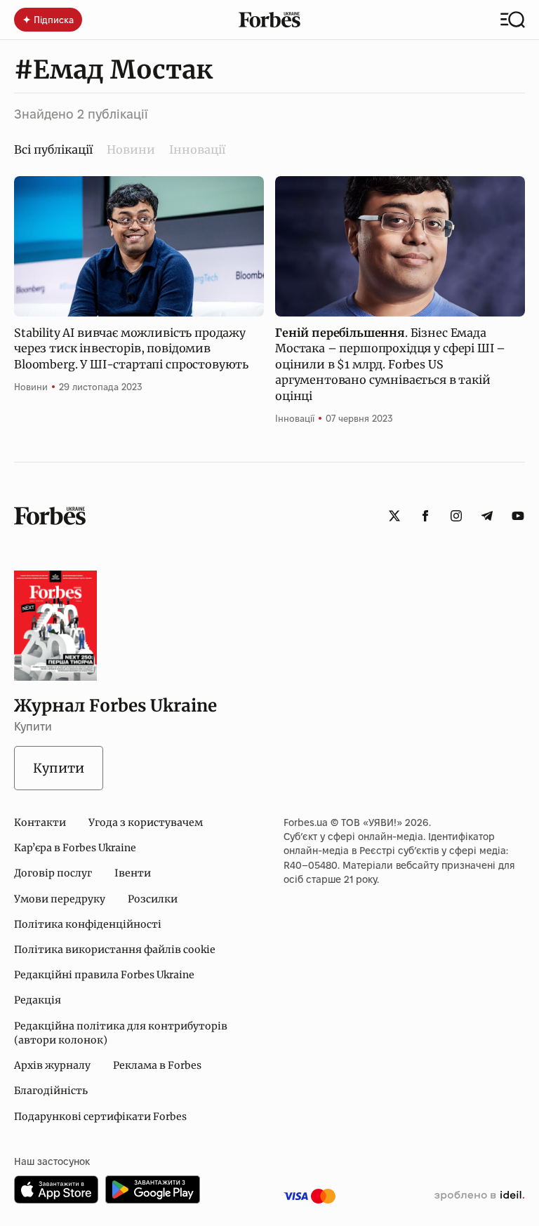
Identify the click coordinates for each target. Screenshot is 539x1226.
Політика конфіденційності (87, 924)
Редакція (37, 1000)
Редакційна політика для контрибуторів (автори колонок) (120, 1033)
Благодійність (51, 1090)
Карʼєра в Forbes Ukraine (75, 847)
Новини (131, 149)
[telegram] (487, 515)
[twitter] (394, 515)
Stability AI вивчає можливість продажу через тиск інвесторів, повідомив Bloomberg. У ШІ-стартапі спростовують (131, 348)
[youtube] (518, 515)
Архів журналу (52, 1065)
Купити (58, 768)
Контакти (40, 822)
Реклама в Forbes (157, 1065)
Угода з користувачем (145, 822)
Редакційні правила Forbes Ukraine (104, 974)
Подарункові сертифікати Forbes (100, 1116)
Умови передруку (59, 899)
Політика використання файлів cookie (114, 949)
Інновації (197, 149)
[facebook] (425, 515)
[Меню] (512, 20)
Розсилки (153, 899)
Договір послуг (53, 873)
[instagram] (456, 515)
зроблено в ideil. (479, 1196)
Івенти (132, 873)
